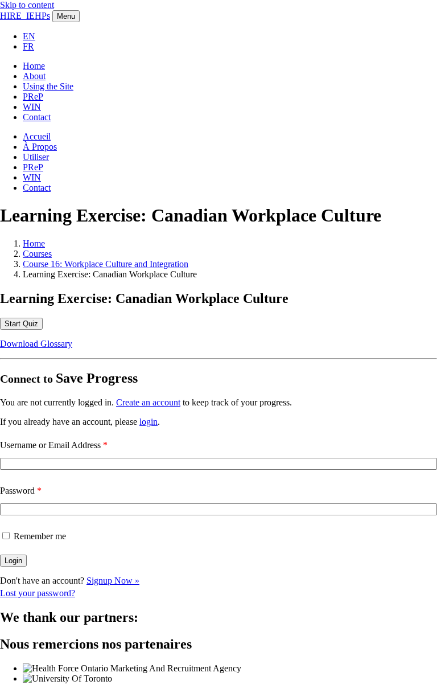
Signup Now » (112, 580)
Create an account (148, 402)
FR (28, 46)
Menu (66, 16)
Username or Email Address (54, 445)
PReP (33, 96)
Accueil (37, 136)
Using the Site (48, 86)
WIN (32, 107)
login (148, 422)
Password (21, 490)
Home (34, 66)
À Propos (40, 146)
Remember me (40, 536)
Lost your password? (37, 593)
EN (29, 36)
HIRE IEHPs (25, 15)
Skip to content (27, 5)
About (34, 76)
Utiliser (36, 157)
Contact (37, 117)
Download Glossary (36, 343)
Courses (37, 254)
